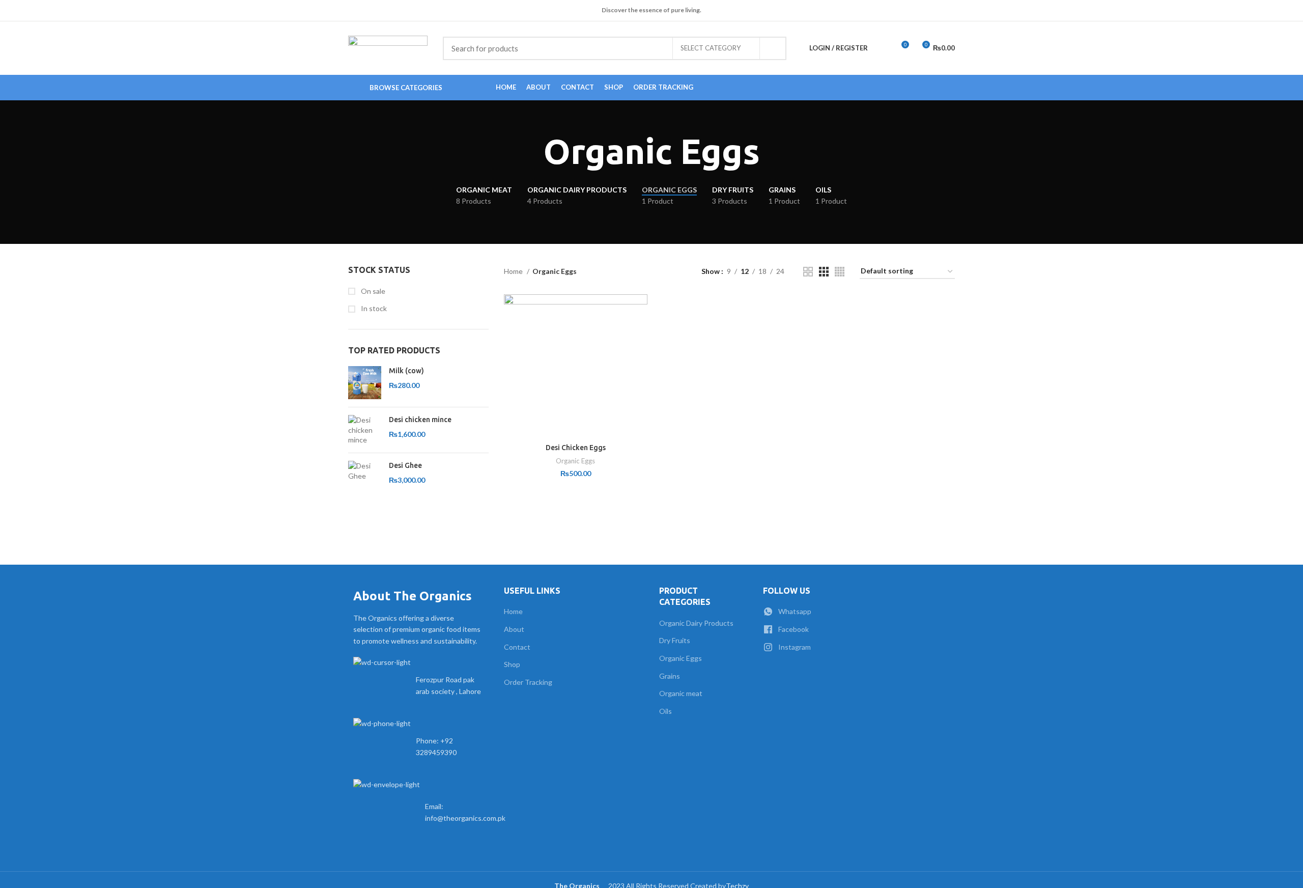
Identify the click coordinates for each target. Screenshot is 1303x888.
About (514, 629)
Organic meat (680, 693)
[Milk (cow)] (364, 382)
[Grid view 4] (839, 271)
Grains (669, 676)
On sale (372, 291)
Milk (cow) (406, 371)
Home (514, 271)
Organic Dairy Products (696, 623)
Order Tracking (528, 682)
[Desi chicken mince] (364, 430)
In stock (373, 308)
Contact (517, 647)
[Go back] (531, 152)
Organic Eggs (575, 461)
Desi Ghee (405, 465)
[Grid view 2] (808, 271)
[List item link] (418, 746)
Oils (665, 711)
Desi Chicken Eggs (576, 447)
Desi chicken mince (420, 419)
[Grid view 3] (824, 271)
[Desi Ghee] (364, 473)
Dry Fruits (674, 640)
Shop (512, 664)
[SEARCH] (772, 48)
